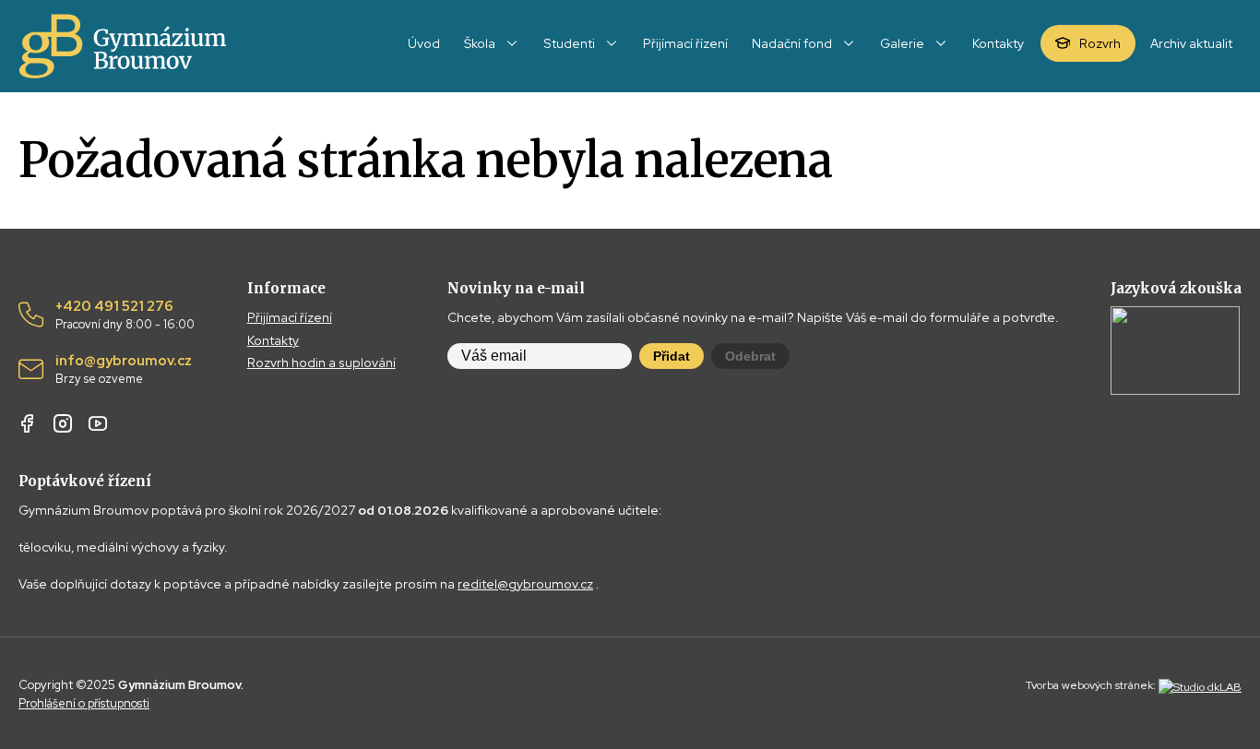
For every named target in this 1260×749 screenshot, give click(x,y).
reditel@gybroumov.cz (525, 584)
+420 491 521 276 (125, 315)
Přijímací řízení (289, 317)
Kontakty (273, 340)
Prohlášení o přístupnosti (83, 703)
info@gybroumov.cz (123, 369)
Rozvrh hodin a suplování (321, 362)
